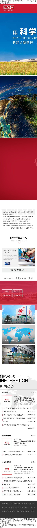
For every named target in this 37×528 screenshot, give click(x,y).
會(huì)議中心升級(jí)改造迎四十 (14, 415)
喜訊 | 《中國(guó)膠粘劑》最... (14, 451)
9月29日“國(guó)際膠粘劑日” (13, 454)
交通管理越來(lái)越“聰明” (12, 494)
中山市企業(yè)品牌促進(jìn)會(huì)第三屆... (18, 408)
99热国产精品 (12, 525)
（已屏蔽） (4, 525)
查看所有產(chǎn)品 (17, 270)
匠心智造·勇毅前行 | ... (11, 411)
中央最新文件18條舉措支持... (13, 478)
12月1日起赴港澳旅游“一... (12, 488)
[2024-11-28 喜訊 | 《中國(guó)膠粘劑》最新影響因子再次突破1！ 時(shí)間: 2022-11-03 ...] (7, 448)
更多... (33, 392)
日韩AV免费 (22, 525)
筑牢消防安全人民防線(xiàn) (13, 491)
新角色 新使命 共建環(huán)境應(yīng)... (17, 425)
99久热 (28, 525)
